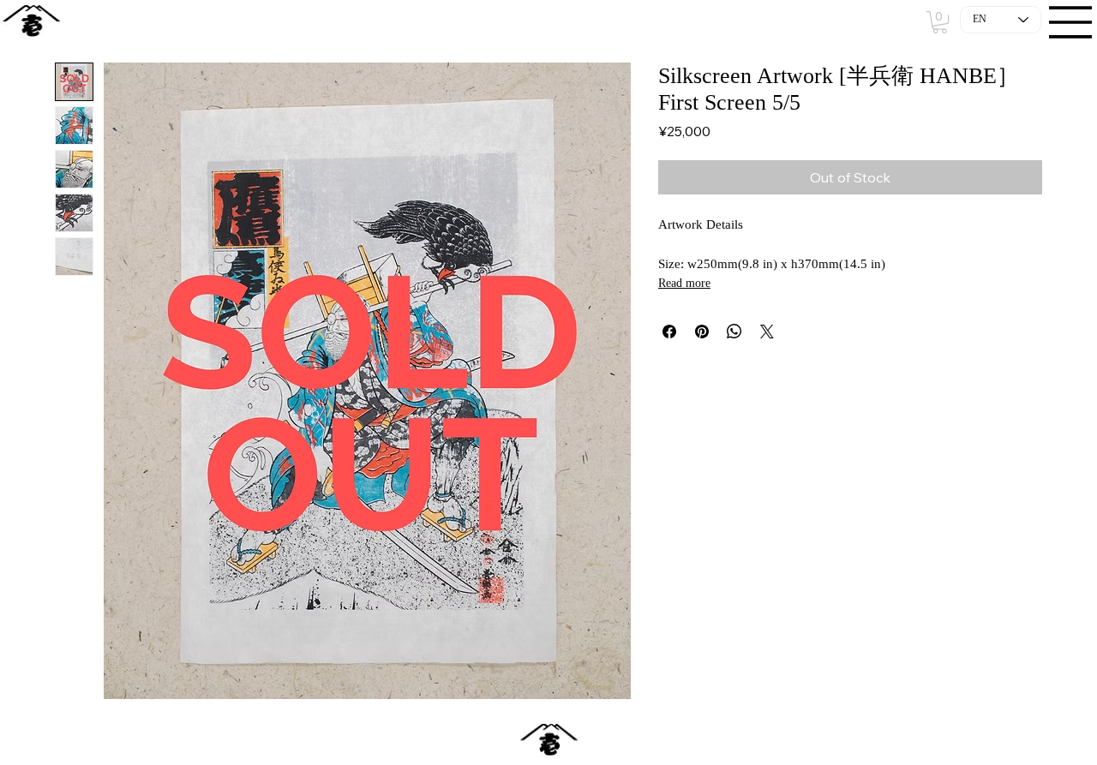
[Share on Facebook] (669, 331)
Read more (684, 283)
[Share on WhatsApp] (734, 331)
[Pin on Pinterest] (702, 331)
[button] (939, 22)
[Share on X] (767, 331)
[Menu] (1071, 22)
